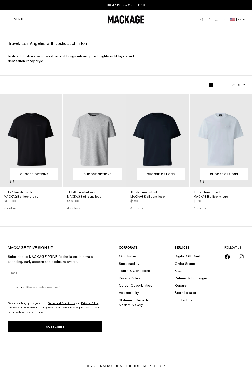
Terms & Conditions (134, 271)
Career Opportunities (135, 285)
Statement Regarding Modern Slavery (135, 302)
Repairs (181, 285)
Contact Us (183, 300)
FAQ (178, 271)
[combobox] (16, 287)
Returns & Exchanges (191, 278)
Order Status (185, 263)
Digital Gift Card (187, 256)
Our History (128, 256)
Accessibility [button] (129, 292)
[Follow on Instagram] (241, 257)
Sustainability (129, 263)
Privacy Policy (89, 303)
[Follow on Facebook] (227, 257)
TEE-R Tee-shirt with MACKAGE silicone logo (21, 194)
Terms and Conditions (61, 303)
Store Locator (185, 292)
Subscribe (55, 326)
